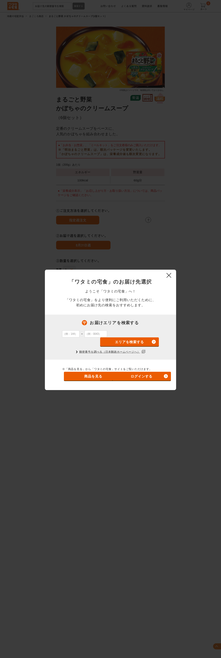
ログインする (141, 376)
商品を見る (93, 376)
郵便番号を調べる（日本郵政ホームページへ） (109, 351)
